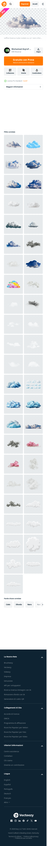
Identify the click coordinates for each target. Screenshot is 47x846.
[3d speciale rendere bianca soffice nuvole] (13, 822)
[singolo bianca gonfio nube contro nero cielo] (13, 223)
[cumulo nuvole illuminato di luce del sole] (13, 203)
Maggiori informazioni (14, 86)
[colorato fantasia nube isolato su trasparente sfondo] (13, 423)
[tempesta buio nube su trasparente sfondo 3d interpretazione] (13, 363)
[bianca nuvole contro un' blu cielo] (13, 403)
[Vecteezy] (4, 4)
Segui (38, 52)
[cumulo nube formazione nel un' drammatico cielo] (13, 183)
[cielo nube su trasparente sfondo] (13, 263)
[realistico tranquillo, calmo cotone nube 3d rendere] (13, 383)
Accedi (35, 4)
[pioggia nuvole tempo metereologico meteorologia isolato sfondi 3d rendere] (13, 742)
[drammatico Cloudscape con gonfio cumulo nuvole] (13, 243)
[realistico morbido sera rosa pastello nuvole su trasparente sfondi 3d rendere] (13, 762)
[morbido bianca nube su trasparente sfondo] (13, 283)
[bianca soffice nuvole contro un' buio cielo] (13, 722)
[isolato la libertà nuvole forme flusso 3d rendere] (13, 443)
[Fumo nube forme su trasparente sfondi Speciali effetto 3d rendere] (13, 802)
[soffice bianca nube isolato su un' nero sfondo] (13, 143)
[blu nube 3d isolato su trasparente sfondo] (13, 163)
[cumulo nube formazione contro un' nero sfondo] (13, 343)
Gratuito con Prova (23, 60)
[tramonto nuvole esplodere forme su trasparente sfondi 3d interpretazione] (13, 782)
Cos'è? (25, 81)
